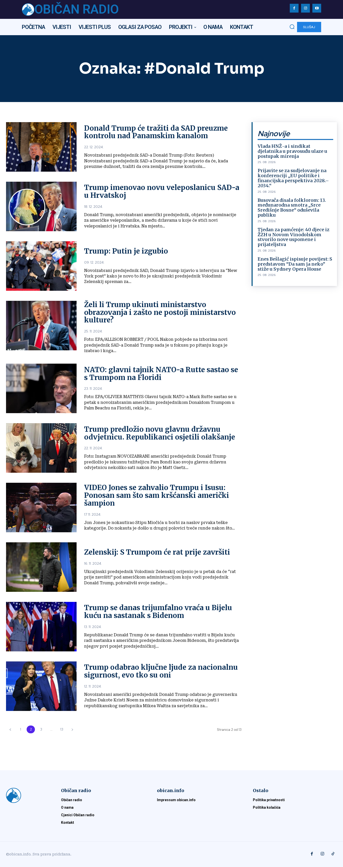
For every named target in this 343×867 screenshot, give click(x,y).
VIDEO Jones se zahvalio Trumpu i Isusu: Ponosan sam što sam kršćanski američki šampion (156, 495)
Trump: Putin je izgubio (126, 251)
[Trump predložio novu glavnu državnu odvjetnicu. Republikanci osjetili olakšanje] (41, 448)
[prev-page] (10, 729)
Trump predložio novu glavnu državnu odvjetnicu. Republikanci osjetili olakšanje (159, 433)
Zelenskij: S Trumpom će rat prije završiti (157, 552)
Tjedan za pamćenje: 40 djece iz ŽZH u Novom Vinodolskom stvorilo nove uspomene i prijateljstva (293, 237)
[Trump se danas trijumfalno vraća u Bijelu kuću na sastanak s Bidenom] (41, 626)
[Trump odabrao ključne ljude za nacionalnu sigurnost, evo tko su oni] (41, 686)
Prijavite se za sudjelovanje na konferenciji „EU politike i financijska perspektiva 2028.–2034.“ (293, 178)
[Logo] (27, 795)
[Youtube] (316, 8)
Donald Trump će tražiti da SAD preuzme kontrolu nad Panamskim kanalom (156, 132)
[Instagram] (305, 8)
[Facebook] (294, 8)
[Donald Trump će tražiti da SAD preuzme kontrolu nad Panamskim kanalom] (41, 147)
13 (61, 729)
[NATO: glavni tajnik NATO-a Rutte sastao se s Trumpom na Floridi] (41, 388)
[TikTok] (333, 854)
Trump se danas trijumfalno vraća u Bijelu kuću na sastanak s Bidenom (158, 611)
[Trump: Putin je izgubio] (41, 266)
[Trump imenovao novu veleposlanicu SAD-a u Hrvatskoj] (41, 206)
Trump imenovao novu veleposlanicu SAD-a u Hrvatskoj (161, 191)
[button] (292, 26)
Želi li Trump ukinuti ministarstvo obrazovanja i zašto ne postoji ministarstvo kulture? (160, 312)
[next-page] (72, 729)
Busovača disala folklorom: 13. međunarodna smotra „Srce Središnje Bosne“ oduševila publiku (292, 207)
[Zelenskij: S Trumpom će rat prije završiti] (41, 567)
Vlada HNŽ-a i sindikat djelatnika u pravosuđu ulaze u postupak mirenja (292, 151)
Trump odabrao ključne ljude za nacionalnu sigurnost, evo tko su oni (161, 671)
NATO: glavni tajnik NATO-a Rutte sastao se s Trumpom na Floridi (161, 373)
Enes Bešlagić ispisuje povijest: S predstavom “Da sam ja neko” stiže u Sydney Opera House (295, 264)
